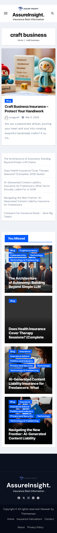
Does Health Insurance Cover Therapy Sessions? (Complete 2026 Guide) (26, 172)
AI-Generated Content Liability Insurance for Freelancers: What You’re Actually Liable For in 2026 (27, 186)
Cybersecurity (18, 255)
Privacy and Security (21, 365)
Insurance (24, 351)
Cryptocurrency (28, 250)
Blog (8, 100)
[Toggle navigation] (5, 13)
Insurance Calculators (29, 519)
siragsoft (14, 117)
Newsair (45, 509)
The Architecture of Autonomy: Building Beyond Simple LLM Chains (27, 160)
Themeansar (28, 513)
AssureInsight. (28, 15)
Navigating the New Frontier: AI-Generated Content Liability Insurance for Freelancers (26, 201)
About (21, 527)
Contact (49, 519)
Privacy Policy (35, 527)
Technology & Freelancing (24, 260)
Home (10, 519)
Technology (36, 255)
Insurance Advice (19, 356)
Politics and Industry (21, 360)
